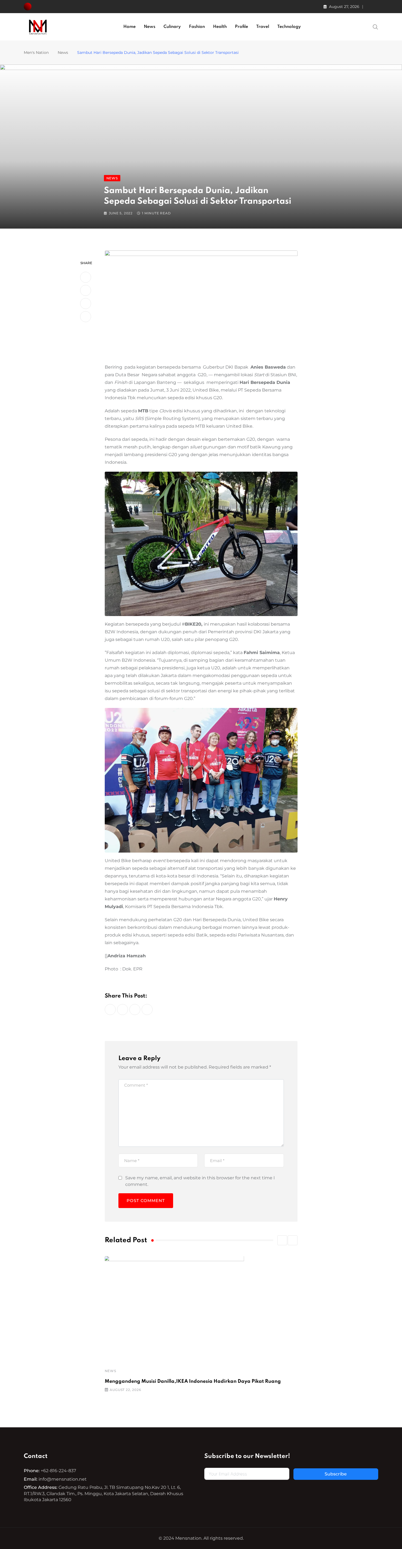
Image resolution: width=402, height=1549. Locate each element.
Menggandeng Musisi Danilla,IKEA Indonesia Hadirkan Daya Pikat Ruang (193, 1381)
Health (220, 27)
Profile (241, 27)
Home (129, 27)
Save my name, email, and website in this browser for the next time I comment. (200, 1181)
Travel (262, 27)
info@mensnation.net (63, 1479)
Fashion (197, 27)
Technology (289, 27)
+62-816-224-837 (58, 1470)
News (149, 27)
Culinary (172, 27)
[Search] (375, 26)
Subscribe (336, 1474)
